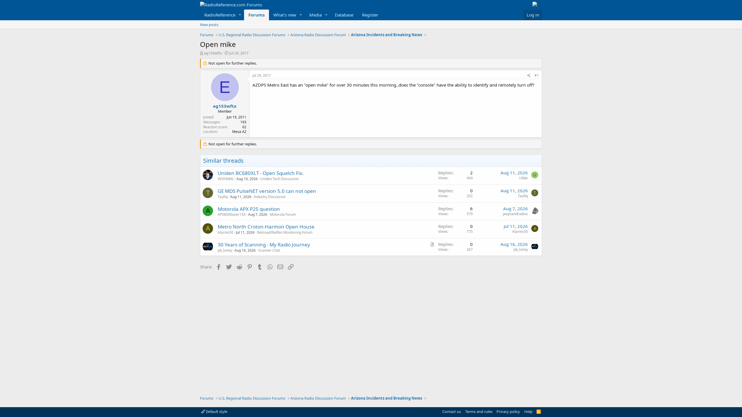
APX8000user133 (231, 214)
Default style (216, 411)
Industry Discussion (269, 196)
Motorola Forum (283, 214)
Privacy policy (508, 411)
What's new (284, 15)
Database (344, 15)
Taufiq (223, 196)
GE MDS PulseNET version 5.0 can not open (267, 191)
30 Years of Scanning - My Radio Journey (264, 244)
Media (315, 15)
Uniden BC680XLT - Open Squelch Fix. (261, 173)
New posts (209, 24)
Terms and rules (478, 411)
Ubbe (523, 177)
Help (528, 411)
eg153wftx (213, 53)
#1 (536, 75)
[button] (240, 15)
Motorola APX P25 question (249, 209)
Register (370, 15)
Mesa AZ (239, 131)
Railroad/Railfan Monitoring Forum (284, 232)
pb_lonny (225, 250)
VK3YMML (226, 178)
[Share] (528, 75)
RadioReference (219, 15)
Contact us (451, 411)
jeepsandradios (515, 213)
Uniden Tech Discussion (279, 178)
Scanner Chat (269, 250)
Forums (256, 15)
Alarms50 (225, 232)
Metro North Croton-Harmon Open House (266, 226)
